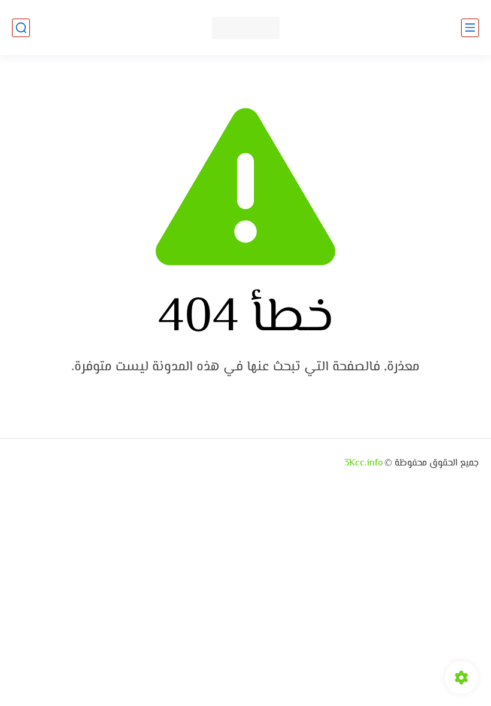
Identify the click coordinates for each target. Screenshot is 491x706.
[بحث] (21, 28)
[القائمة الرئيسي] (470, 28)
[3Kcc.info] (246, 28)
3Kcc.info (363, 463)
